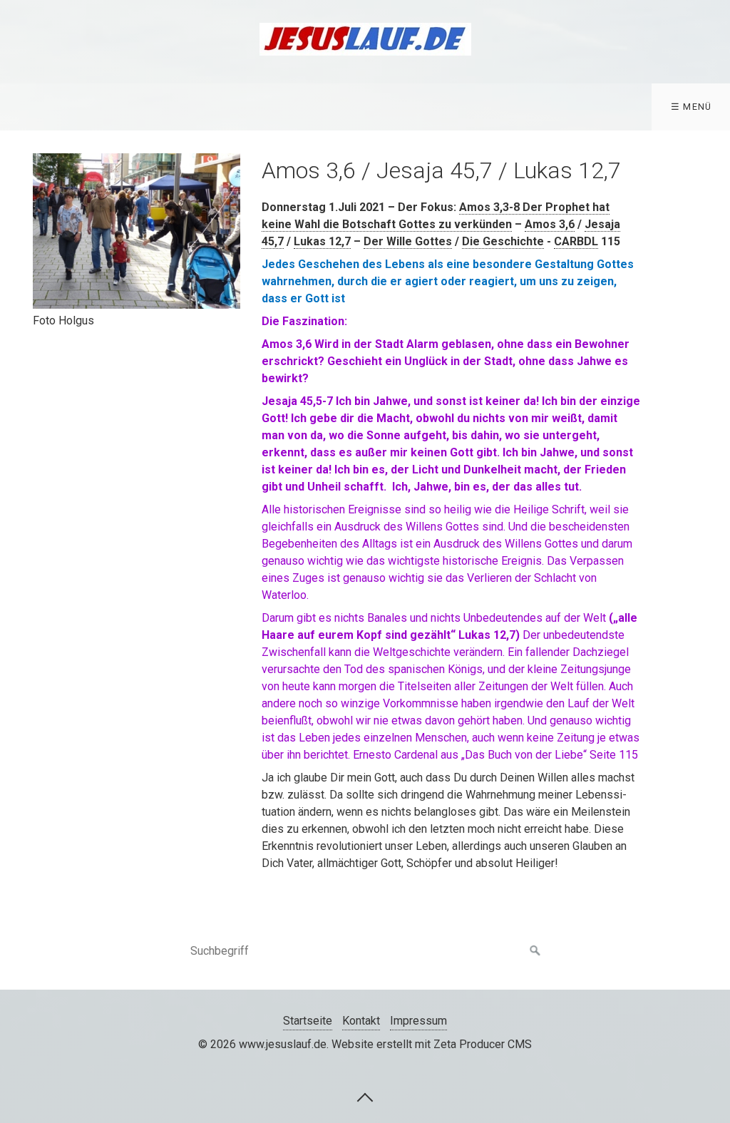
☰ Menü (691, 106)
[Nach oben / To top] (365, 1096)
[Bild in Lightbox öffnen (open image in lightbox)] (136, 231)
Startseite (307, 1020)
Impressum (418, 1020)
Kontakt (361, 1020)
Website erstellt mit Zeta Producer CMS (431, 1044)
